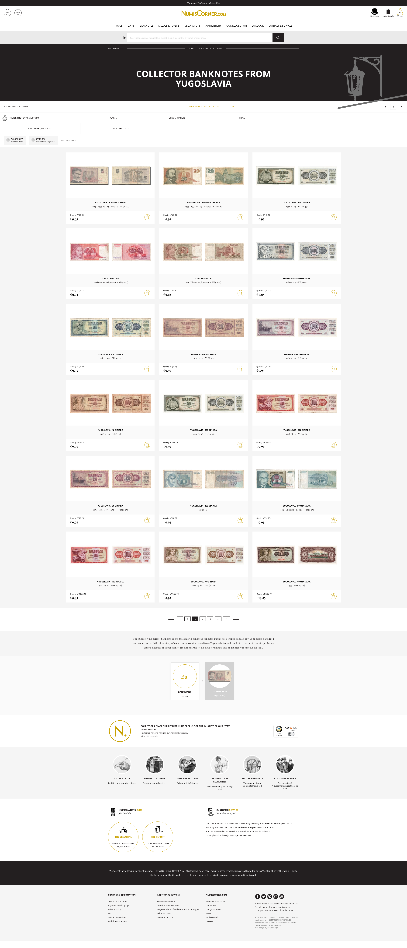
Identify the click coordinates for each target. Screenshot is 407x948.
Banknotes (146, 25)
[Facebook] (257, 897)
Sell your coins (164, 913)
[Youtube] (282, 897)
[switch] (291, 734)
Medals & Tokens (168, 25)
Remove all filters (68, 140)
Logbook (258, 25)
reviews (153, 735)
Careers (209, 921)
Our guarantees (213, 909)
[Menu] (297, 727)
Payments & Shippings (118, 905)
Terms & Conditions (117, 901)
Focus (118, 25)
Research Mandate (166, 901)
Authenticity (213, 25)
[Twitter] (263, 897)
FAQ (110, 913)
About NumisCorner (215, 901)
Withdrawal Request (117, 921)
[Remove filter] (8, 140)
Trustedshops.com (178, 732)
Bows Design (272, 928)
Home (191, 49)
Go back (115, 48)
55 (226, 618)
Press (208, 913)
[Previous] (387, 106)
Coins (131, 25)
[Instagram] (276, 897)
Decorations (192, 25)
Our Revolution (236, 25)
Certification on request (168, 905)
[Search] (278, 37)
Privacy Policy (114, 909)
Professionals (212, 917)
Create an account (165, 917)
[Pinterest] (269, 897)
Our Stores (211, 905)
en (7, 12)
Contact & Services (280, 25)
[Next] (400, 106)
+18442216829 (213, 2)
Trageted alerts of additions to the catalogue (178, 909)
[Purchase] (147, 217)
